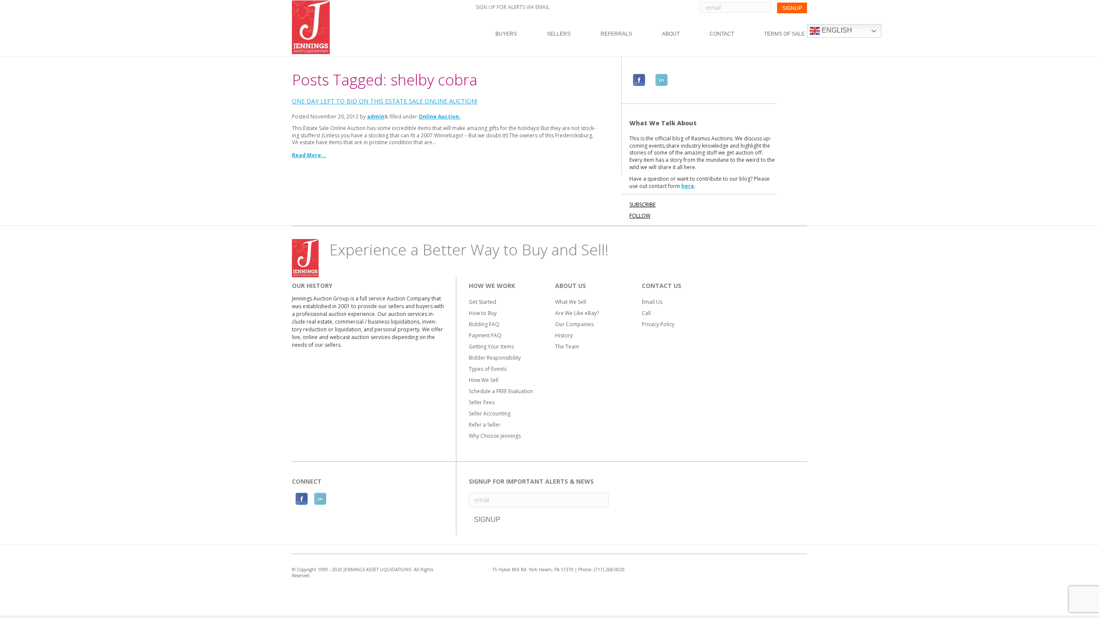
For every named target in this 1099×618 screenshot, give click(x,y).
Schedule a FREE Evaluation (501, 391)
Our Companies (574, 324)
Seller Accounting (489, 413)
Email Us (652, 302)
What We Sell (570, 302)
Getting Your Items (491, 346)
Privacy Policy (658, 324)
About (671, 34)
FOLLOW (639, 215)
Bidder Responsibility (495, 357)
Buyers (506, 34)
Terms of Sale (784, 34)
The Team (567, 346)
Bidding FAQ (484, 324)
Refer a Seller (485, 424)
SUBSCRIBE (642, 204)
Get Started (482, 302)
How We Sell (483, 380)
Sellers (559, 34)
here (687, 186)
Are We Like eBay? (577, 313)
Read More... (309, 155)
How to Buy (483, 313)
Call (646, 313)
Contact (722, 34)
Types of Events (488, 369)
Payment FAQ (485, 335)
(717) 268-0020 (609, 569)
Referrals (616, 34)
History (564, 335)
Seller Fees (482, 402)
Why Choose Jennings (495, 435)
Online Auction (439, 116)
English (836, 30)
